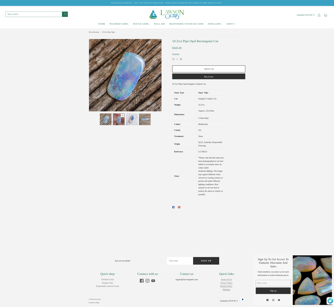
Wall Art (159, 24)
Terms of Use (226, 279)
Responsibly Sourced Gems (186, 24)
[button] (96, 75)
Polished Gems (118, 24)
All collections (94, 32)
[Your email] (180, 261)
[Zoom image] (125, 75)
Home (102, 24)
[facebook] (142, 281)
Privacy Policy (226, 283)
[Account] (319, 15)
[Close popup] (329, 258)
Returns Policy (226, 286)
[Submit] (65, 14)
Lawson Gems (97, 299)
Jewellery (214, 24)
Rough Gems (141, 24)
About (230, 24)
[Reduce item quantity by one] (173, 59)
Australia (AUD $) (305, 15)
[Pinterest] (179, 207)
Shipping (226, 289)
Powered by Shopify (94, 302)
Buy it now (208, 77)
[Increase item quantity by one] (181, 59)
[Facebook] (173, 207)
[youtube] (153, 281)
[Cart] (325, 15)
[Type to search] (33, 14)
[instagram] (147, 281)
